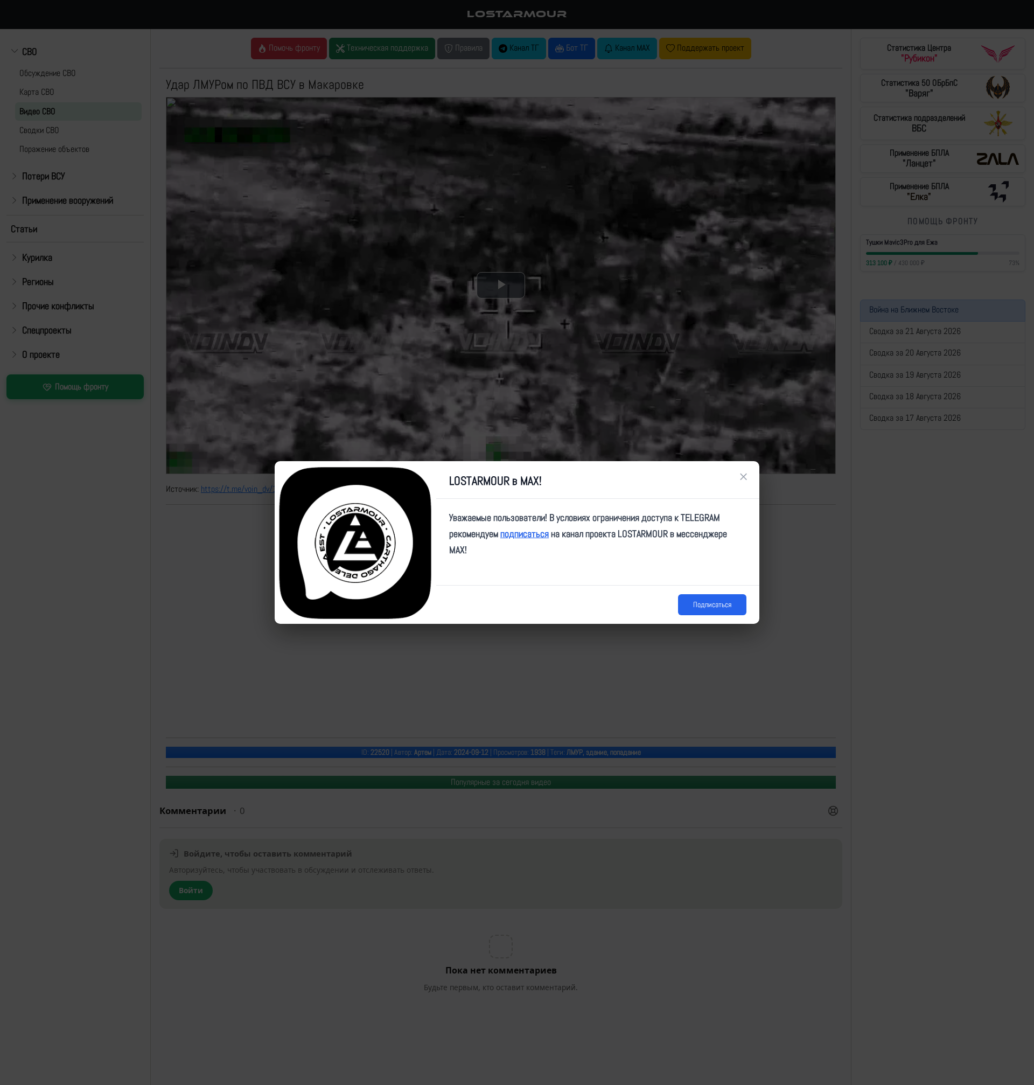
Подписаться (712, 604)
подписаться (524, 533)
